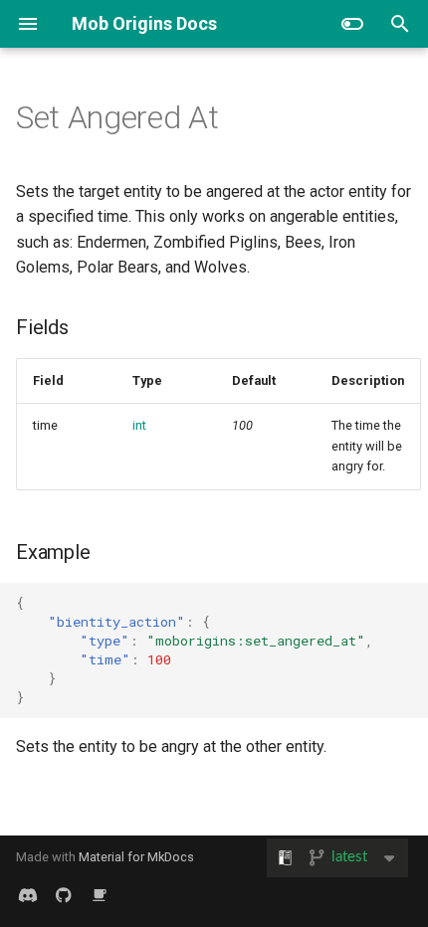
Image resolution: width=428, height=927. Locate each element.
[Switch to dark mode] (352, 24)
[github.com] (64, 895)
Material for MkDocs (136, 856)
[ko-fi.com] (99, 895)
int (139, 425)
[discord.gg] (28, 895)
